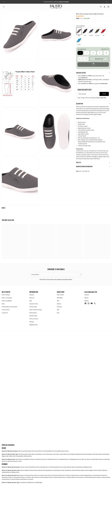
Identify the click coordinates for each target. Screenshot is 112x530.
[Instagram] (89, 303)
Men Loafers (60, 454)
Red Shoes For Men (67, 459)
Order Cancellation (7, 300)
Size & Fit (78, 163)
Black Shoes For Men (21, 459)
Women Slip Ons (98, 470)
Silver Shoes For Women (38, 477)
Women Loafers (52, 470)
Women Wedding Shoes (85, 467)
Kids (58, 312)
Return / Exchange (7, 298)
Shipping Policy (33, 324)
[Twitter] (95, 303)
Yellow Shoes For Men (101, 459)
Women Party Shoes (61, 467)
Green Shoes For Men (16, 461)
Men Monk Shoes (84, 454)
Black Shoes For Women (23, 475)
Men (58, 300)
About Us (31, 298)
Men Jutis (53, 454)
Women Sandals (71, 470)
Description (79, 104)
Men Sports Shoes (64, 451)
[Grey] (79, 31)
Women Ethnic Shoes (37, 467)
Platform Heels (34, 482)
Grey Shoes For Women (51, 475)
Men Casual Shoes (23, 451)
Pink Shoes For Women (24, 477)
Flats (21, 482)
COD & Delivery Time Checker (9, 306)
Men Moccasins (68, 454)
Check (104, 94)
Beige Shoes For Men (78, 459)
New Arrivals (60, 294)
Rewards (31, 294)
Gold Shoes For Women (64, 475)
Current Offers (6, 309)
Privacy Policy (33, 306)
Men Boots (21, 454)
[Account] (104, 7)
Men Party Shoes (54, 451)
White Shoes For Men (56, 459)
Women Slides (80, 470)
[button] (80, 16)
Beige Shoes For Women (91, 475)
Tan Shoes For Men (90, 459)
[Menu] (4, 7)
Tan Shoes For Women (12, 477)
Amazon (86, 294)
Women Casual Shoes (26, 467)
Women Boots (34, 470)
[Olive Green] (97, 31)
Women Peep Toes (62, 470)
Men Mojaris (76, 454)
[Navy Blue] (91, 31)
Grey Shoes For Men (44, 459)
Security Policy (33, 315)
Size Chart (104, 49)
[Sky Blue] (79, 40)
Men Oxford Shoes (94, 454)
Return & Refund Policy (35, 309)
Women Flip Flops (43, 470)
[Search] (101, 7)
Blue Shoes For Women (65, 477)
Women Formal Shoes (50, 467)
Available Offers (81, 73)
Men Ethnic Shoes (33, 451)
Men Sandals (103, 454)
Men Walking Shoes (26, 456)
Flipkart (86, 300)
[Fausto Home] (56, 7)
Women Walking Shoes (13, 472)
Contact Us (5, 312)
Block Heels (26, 482)
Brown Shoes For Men (33, 459)
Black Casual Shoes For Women (24, 479)
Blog (30, 300)
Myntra (86, 298)
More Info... (104, 97)
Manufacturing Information (84, 167)
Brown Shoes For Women (37, 475)
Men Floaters (35, 454)
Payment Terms (33, 303)
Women (59, 303)
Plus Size (59, 306)
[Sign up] (80, 274)
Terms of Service (33, 318)
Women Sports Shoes (73, 467)
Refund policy (33, 312)
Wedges (40, 482)
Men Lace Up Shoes (44, 454)
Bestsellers (60, 298)
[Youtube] (92, 303)
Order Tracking (6, 294)
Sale (58, 309)
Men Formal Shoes (44, 451)
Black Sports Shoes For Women (98, 477)
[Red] (103, 31)
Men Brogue (28, 454)
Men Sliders (10, 456)
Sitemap (31, 321)
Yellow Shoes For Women (51, 477)
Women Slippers (89, 470)
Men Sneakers (17, 456)
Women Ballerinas (25, 470)
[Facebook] (85, 303)
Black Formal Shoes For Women (80, 477)
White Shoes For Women (77, 475)
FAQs (3, 303)
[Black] (85, 31)
